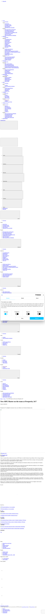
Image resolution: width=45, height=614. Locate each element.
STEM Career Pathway (9, 49)
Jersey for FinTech (8, 42)
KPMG (3, 517)
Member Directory (8, 79)
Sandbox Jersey (7, 45)
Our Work (4, 547)
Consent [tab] (7, 298)
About (4, 102)
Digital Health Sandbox (9, 73)
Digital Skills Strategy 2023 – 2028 (9, 554)
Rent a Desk (7, 81)
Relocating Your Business (9, 64)
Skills (4, 82)
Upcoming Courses (8, 25)
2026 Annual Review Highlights (10, 35)
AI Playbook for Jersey (9, 33)
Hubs (3, 544)
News (5, 398)
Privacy (4, 608)
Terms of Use (5, 611)
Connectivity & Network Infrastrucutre (11, 66)
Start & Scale (7, 43)
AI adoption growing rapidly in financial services (8, 515)
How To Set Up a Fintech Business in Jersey (10, 267)
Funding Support (8, 59)
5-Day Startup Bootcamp (9, 31)
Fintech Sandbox (8, 72)
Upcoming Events (8, 24)
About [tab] (37, 298)
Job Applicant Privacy (6, 610)
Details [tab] (22, 298)
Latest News (7, 23)
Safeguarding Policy (6, 609)
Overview (6, 21)
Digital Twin (5, 270)
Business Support (6, 545)
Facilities (4, 92)
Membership (5, 74)
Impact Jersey (7, 41)
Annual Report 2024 (8, 116)
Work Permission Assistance (10, 86)
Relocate (4, 60)
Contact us (7, 111)
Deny (22, 318)
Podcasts (6, 109)
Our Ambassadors (8, 107)
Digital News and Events (7, 543)
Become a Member (8, 77)
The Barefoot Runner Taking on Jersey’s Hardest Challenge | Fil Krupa (12, 521)
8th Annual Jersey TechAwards (10, 29)
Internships (7, 90)
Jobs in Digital (7, 26)
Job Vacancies (5, 552)
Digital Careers (5, 546)
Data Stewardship (8, 46)
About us (6, 105)
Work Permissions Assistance (10, 56)
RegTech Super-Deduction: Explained (11, 51)
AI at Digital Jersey (8, 39)
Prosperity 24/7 (4, 455)
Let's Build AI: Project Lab (9, 30)
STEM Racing (7, 40)
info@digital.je (6, 558)
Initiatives (4, 36)
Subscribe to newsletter (4, 605)
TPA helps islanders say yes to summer (7, 508)
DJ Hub (4, 359)
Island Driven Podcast (5, 523)
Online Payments (8, 50)
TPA (2, 510)
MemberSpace (7, 78)
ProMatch (6, 44)
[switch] (17, 314)
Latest (4, 20)
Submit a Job (7, 91)
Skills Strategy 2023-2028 (9, 117)
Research (6, 110)
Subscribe (4, 1)
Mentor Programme (8, 58)
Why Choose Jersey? (8, 63)
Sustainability (5, 612)
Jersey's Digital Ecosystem (9, 65)
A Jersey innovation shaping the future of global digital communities (12, 528)
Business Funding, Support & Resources (12, 67)
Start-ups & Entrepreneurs (9, 69)
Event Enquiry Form (8, 101)
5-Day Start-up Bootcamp (9, 57)
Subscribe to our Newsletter (9, 27)
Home (1, 398)
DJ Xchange (5, 360)
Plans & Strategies (8, 108)
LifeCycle (6, 47)
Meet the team (7, 106)
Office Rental (7, 80)
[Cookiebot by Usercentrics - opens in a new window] (36, 295)
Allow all (36, 318)
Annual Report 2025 (8, 115)
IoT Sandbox (7, 71)
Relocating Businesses (6, 548)
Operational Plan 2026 (9, 114)
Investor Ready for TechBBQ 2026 (11, 32)
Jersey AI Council (8, 34)
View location (5, 559)
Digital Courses (5, 551)
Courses (6, 85)
